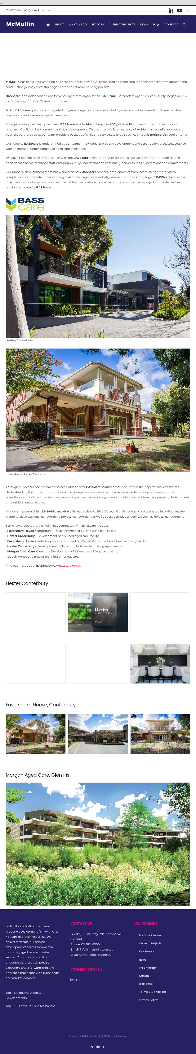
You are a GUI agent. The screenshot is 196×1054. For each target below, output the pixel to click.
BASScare (100, 82)
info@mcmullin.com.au (37, 10)
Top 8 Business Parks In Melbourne (31, 1006)
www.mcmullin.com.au (94, 954)
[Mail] (77, 979)
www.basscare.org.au (66, 565)
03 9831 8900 (13, 10)
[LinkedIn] (72, 979)
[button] (184, 24)
